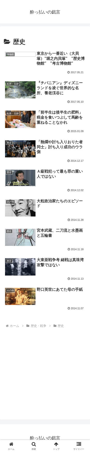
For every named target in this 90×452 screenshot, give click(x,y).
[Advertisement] (44, 370)
